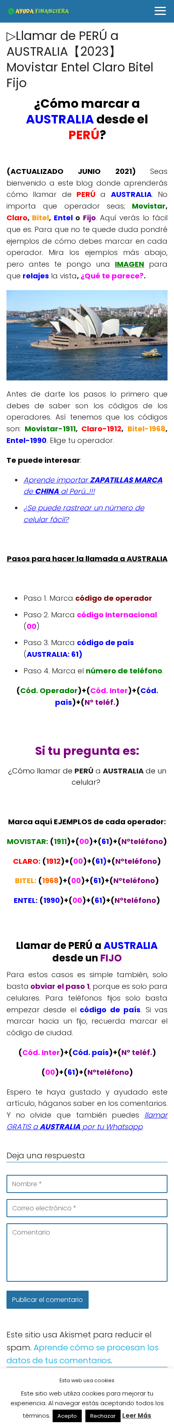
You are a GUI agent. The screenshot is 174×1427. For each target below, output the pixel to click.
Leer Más (136, 1415)
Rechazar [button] (103, 1416)
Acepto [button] (67, 1416)
